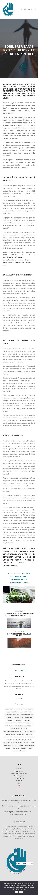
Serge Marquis (8, 745)
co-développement (27, 714)
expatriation (19, 725)
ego (19, 723)
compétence (29, 717)
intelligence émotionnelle (12, 731)
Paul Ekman (10, 739)
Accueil (19, 769)
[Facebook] (32, 9)
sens (32, 742)
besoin (20, 711)
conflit (10, 720)
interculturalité (28, 731)
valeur (23, 748)
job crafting (10, 734)
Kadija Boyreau (19, 776)
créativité (18, 720)
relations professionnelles (13, 742)
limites (6, 737)
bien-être (28, 711)
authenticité (11, 711)
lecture (29, 734)
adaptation (22, 709)
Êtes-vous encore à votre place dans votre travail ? (18, 683)
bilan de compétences (12, 714)
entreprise (9, 725)
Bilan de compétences (19, 773)
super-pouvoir (29, 745)
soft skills (19, 745)
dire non (27, 720)
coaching (8, 717)
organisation (30, 737)
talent (8, 748)
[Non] (36, 888)
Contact (19, 781)
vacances (16, 748)
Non (21, 892)
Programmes (19, 771)
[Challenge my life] (9, 9)
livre (12, 737)
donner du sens (11, 723)
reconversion (26, 739)
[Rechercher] (21, 9)
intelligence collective (19, 728)
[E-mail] (29, 9)
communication (18, 717)
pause (18, 739)
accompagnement (11, 709)
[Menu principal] (25, 9)
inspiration (29, 725)
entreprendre (27, 723)
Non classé (19, 698)
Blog (19, 783)
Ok (16, 892)
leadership (20, 734)
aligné (30, 709)
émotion (15, 751)
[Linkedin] (35, 9)
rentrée (26, 742)
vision (30, 748)
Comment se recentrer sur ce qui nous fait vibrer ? (18, 681)
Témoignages (19, 778)
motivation (19, 737)
